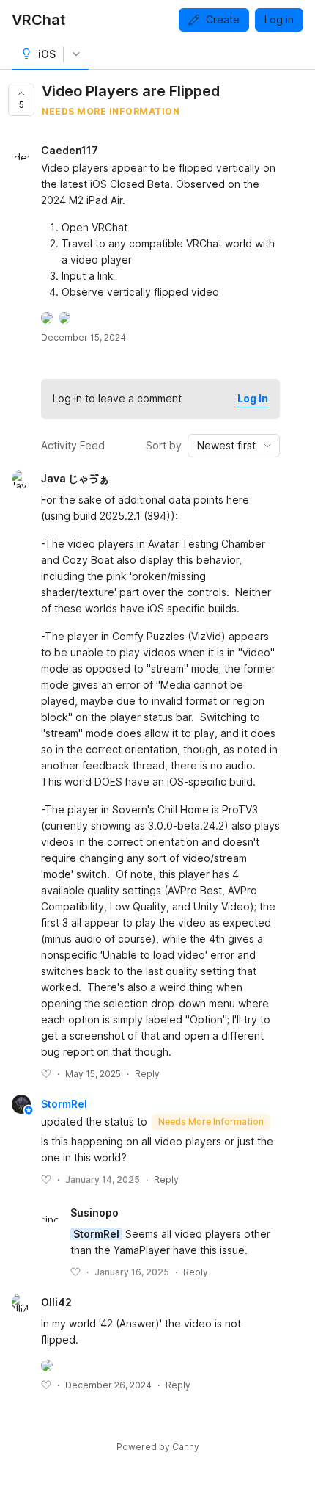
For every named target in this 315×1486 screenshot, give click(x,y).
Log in (279, 19)
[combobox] (234, 445)
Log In (252, 398)
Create (223, 19)
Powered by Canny (157, 1446)
